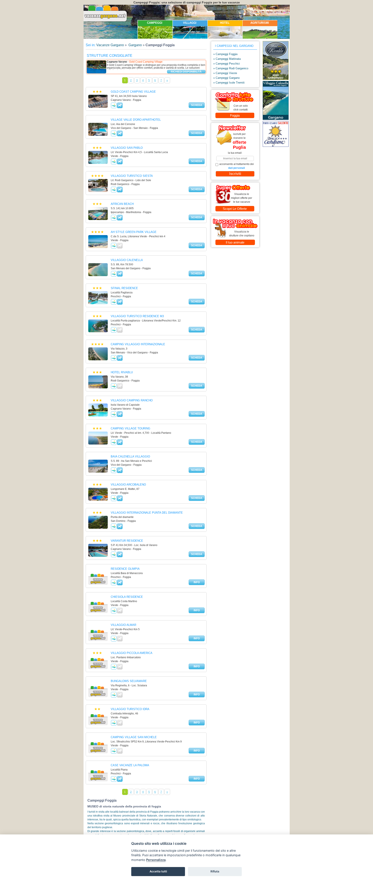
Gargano (135, 45)
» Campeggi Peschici (226, 63)
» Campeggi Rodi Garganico (230, 68)
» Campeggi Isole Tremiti (229, 82)
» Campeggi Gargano (226, 77)
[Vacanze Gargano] (106, 21)
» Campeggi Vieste (225, 73)
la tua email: (235, 152)
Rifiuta (214, 871)
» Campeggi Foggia (225, 54)
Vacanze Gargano (110, 45)
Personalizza (156, 860)
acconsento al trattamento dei (236, 166)
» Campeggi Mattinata (227, 58)
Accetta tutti (158, 871)
